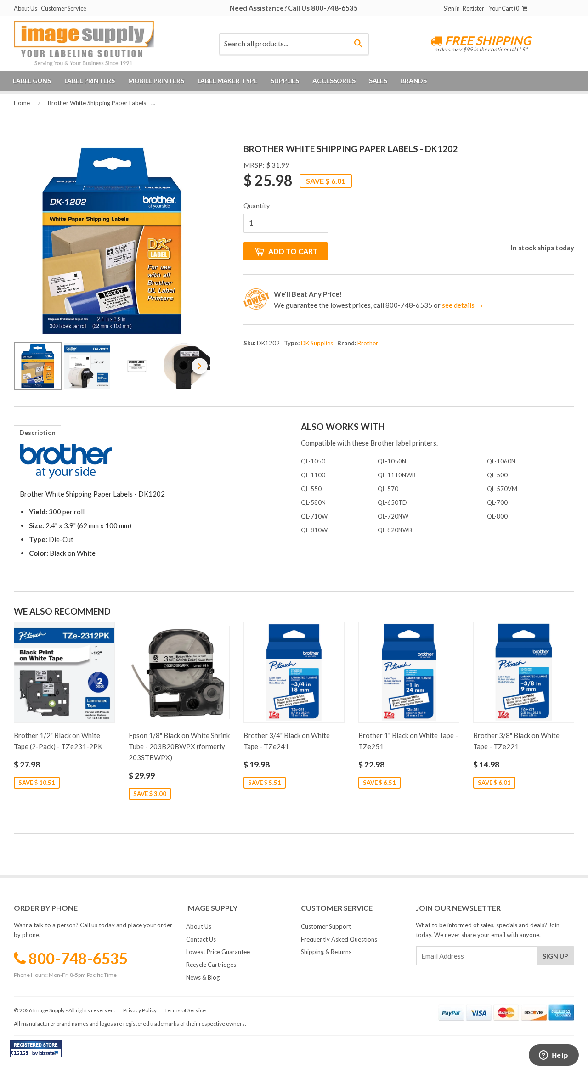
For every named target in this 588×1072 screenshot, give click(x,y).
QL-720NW (393, 516)
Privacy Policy (140, 1010)
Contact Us (201, 939)
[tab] (37, 432)
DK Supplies (317, 343)
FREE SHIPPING (486, 40)
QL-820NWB (395, 530)
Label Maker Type (228, 81)
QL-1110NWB (397, 475)
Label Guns (32, 81)
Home (22, 103)
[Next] (197, 241)
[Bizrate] (50, 1055)
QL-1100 (313, 475)
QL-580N (313, 502)
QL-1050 (313, 461)
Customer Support (326, 926)
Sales (378, 81)
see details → (462, 305)
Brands (414, 81)
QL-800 (497, 516)
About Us (25, 8)
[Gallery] (112, 268)
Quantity (256, 205)
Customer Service (63, 8)
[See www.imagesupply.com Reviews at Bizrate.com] (36, 1048)
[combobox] (293, 43)
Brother (367, 343)
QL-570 (388, 488)
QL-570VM (502, 488)
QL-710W (314, 516)
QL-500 (497, 475)
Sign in (452, 8)
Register (473, 8)
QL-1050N (392, 461)
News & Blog (203, 977)
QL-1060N (501, 461)
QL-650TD (392, 502)
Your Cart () (505, 8)
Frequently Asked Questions (339, 939)
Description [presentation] (37, 432)
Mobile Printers (156, 81)
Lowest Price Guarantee (218, 951)
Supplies (285, 81)
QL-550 (311, 488)
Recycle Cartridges (211, 964)
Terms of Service (185, 1010)
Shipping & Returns (326, 951)
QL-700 (497, 502)
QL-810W (314, 530)
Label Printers (89, 81)
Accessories (333, 81)
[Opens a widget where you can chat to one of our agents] (553, 1055)
